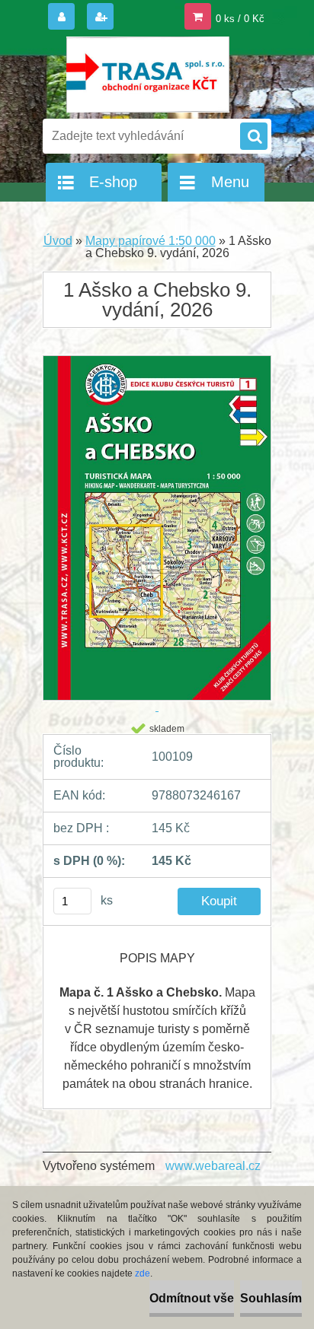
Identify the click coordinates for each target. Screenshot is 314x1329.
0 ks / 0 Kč (240, 18)
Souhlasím (271, 1298)
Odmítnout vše (191, 1298)
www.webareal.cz (213, 1165)
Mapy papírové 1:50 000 (150, 240)
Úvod (57, 240)
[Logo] (147, 75)
